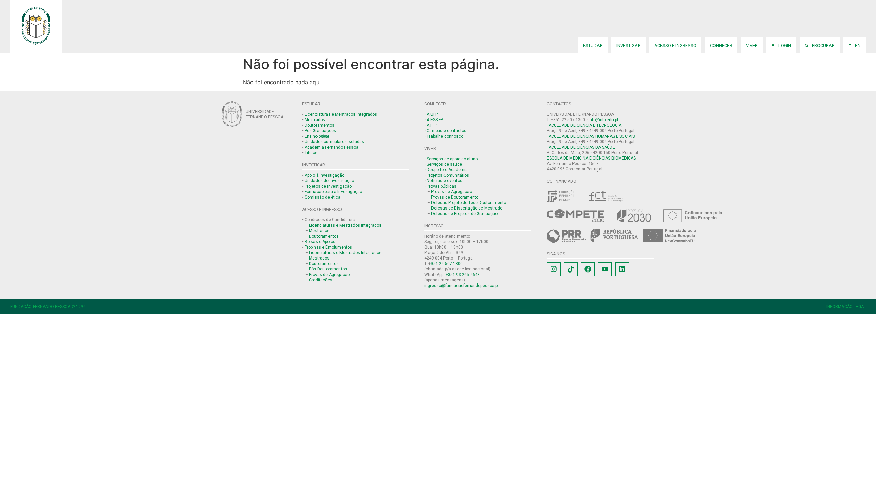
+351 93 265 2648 (463, 274)
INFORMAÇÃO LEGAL (846, 306)
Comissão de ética (322, 197)
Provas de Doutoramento (454, 197)
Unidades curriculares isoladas (334, 141)
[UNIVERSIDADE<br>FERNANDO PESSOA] (232, 114)
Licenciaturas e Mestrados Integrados (341, 114)
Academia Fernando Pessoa (331, 147)
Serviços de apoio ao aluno (452, 158)
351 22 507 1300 (447, 263)
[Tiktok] (571, 269)
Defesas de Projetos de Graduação (464, 213)
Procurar (822, 45)
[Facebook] (588, 269)
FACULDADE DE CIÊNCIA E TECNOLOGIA (584, 125)
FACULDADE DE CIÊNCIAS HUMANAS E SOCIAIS (591, 136)
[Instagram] (554, 269)
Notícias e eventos (444, 180)
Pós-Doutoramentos (328, 269)
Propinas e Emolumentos (328, 247)
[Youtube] (605, 269)
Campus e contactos (446, 130)
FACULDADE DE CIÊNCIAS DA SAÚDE (581, 147)
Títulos (311, 152)
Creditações (320, 280)
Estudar (593, 45)
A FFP (432, 125)
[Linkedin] (622, 269)
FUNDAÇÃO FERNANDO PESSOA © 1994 (48, 306)
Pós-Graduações (320, 130)
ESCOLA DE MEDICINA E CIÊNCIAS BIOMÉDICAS (591, 158)
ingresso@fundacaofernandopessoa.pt (461, 285)
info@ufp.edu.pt (603, 119)
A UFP (432, 114)
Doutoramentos (319, 125)
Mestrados (315, 119)
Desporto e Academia (447, 169)
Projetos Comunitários (448, 175)
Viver (752, 45)
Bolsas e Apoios (320, 241)
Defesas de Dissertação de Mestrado (466, 208)
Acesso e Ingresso (675, 45)
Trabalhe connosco (445, 136)
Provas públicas (441, 186)
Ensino (317, 136)
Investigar (628, 45)
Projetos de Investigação (328, 186)
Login (783, 45)
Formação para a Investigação (333, 191)
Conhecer (721, 45)
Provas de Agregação (329, 274)
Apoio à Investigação (324, 175)
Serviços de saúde (444, 164)
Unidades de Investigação (329, 180)
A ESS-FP (435, 119)
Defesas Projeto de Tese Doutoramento (468, 202)
